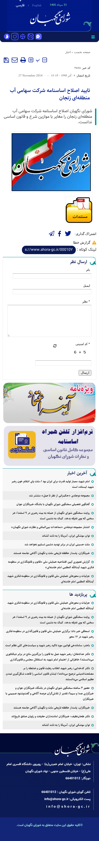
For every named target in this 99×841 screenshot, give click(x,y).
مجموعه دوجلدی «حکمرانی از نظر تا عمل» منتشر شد (59, 495)
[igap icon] (39, 37)
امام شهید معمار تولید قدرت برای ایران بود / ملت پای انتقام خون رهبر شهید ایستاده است (53, 484)
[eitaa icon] (31, 37)
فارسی (20, 5)
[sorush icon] (7, 37)
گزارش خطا (81, 242)
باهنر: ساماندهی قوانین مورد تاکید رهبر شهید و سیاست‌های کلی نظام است (47, 645)
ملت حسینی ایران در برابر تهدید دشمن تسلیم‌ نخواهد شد (57, 544)
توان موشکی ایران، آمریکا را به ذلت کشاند (66, 536)
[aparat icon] (23, 37)
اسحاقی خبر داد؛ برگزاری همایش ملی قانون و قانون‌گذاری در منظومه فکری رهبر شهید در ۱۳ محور (50, 634)
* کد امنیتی (83, 344)
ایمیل (86, 286)
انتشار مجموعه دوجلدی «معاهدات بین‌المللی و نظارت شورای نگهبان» (50, 527)
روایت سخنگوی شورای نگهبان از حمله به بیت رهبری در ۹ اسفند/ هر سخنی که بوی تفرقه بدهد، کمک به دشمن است (53, 516)
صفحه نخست (82, 52)
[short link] (49, 250)
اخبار (68, 52)
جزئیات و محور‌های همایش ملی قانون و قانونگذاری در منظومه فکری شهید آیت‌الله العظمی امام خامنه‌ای (50, 579)
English (36, 5)
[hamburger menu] (93, 37)
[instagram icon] (15, 37)
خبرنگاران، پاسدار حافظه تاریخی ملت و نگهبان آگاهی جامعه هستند (51, 553)
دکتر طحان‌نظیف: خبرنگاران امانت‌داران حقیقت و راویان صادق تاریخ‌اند (50, 716)
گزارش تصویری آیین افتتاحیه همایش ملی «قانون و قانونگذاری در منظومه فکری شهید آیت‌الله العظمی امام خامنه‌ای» (51, 565)
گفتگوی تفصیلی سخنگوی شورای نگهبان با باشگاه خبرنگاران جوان (53, 504)
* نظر (86, 301)
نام (88, 270)
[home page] (68, 15)
